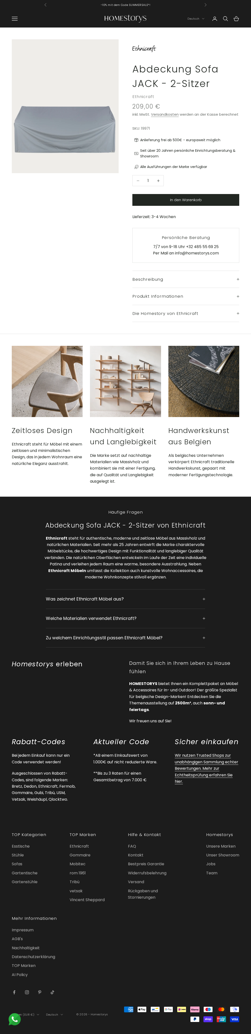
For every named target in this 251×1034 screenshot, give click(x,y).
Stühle (18, 855)
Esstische (21, 846)
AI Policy (20, 975)
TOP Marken (24, 965)
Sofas (17, 864)
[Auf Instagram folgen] (27, 992)
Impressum (23, 930)
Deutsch (194, 19)
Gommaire (80, 855)
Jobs (210, 864)
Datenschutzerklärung (33, 957)
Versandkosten (165, 114)
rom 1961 (78, 873)
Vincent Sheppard (87, 900)
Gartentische (25, 873)
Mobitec (78, 864)
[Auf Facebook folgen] (14, 992)
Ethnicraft (143, 96)
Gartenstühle (25, 882)
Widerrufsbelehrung (147, 873)
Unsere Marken (221, 846)
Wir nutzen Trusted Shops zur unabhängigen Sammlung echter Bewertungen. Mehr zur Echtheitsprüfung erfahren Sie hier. (206, 768)
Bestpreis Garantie (146, 864)
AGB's (17, 939)
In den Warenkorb (186, 199)
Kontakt (135, 855)
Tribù (74, 882)
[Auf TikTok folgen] (52, 992)
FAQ (132, 846)
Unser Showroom (222, 855)
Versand (136, 882)
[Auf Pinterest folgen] (39, 992)
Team (211, 873)
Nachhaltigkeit (26, 948)
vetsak (76, 891)
